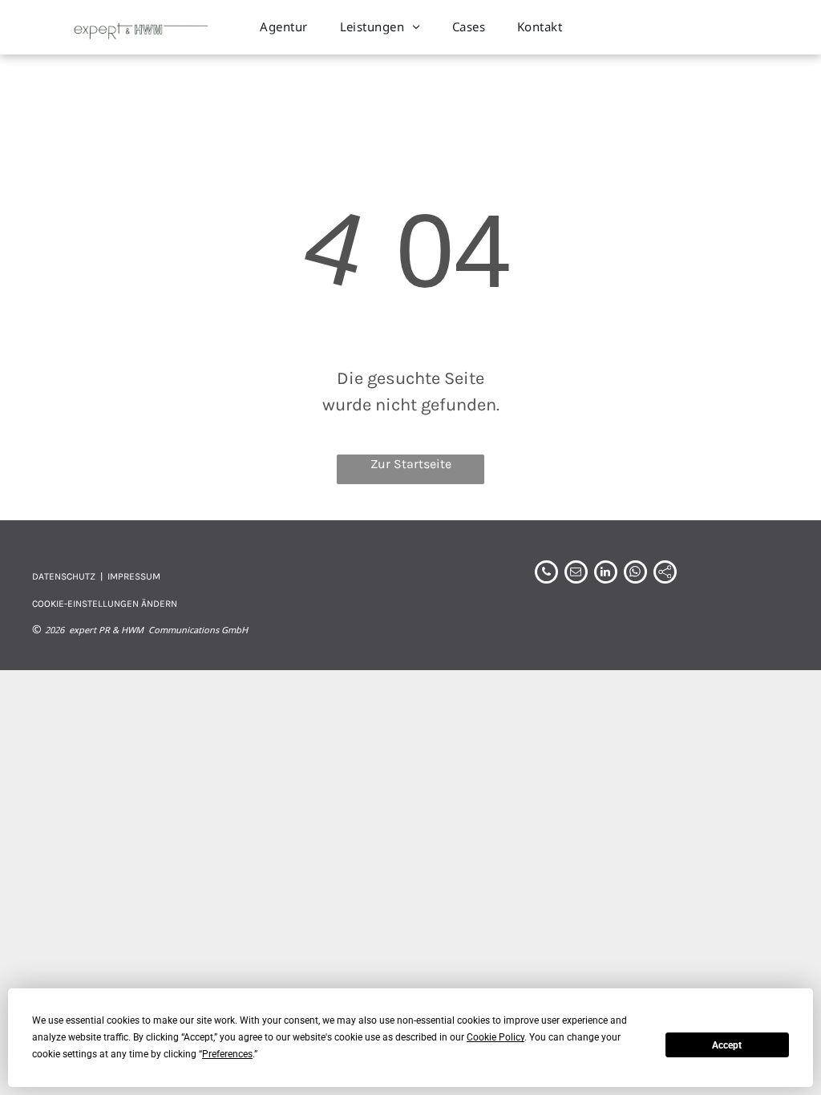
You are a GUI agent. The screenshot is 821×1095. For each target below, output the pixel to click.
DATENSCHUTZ (63, 576)
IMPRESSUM (133, 576)
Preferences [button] (227, 1054)
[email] (576, 574)
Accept (727, 1045)
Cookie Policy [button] (495, 1037)
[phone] (546, 574)
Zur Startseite (410, 463)
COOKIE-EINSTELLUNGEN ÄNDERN (104, 603)
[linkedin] (605, 574)
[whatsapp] (635, 574)
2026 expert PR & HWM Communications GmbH (146, 630)
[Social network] (665, 574)
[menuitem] (283, 26)
